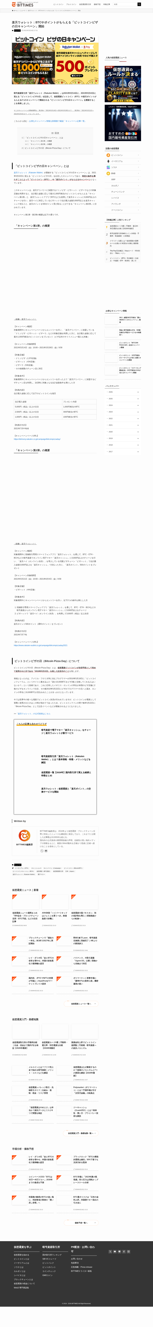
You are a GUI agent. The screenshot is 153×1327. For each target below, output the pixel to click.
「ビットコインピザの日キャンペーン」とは (44, 138)
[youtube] (46, 751)
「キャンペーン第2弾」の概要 (40, 144)
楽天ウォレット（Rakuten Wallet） (29, 173)
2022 (111, 418)
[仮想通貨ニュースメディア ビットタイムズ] (22, 4)
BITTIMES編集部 (24, 745)
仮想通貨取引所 (58, 772)
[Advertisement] (123, 35)
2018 (111, 445)
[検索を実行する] (139, 4)
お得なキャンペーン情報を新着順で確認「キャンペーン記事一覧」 (58, 121)
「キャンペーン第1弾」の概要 (40, 141)
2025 (111, 399)
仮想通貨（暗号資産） (44, 772)
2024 (111, 405)
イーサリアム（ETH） (22, 769)
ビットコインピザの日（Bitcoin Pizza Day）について (48, 148)
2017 (111, 452)
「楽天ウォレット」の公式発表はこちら (33, 635)
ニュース (17, 30)
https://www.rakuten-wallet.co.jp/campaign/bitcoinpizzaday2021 (40, 566)
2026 (111, 392)
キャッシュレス (36, 769)
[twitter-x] (42, 751)
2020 (111, 432)
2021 (111, 425)
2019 (111, 438)
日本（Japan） (70, 772)
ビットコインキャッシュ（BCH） (24, 772)
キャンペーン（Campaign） (53, 769)
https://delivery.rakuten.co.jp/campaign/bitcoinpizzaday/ (37, 400)
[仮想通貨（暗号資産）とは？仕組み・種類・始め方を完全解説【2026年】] (123, 303)
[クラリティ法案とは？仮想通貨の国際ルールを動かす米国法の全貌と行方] (123, 102)
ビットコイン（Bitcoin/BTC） (73, 769)
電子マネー (41, 775)
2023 (111, 412)
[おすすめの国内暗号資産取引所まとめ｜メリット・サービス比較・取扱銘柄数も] (123, 140)
